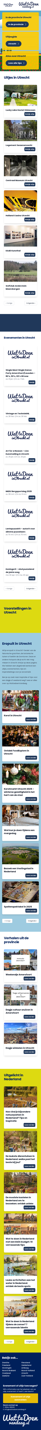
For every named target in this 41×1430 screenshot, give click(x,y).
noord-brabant (9, 1370)
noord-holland (28, 1370)
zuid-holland (27, 1376)
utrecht (24, 1373)
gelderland (26, 1365)
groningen (6, 1368)
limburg (25, 1368)
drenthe (5, 1362)
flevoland (25, 1362)
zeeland (5, 1376)
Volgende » (30, 303)
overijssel (6, 1373)
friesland (6, 1365)
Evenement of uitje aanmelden (20, 1398)
